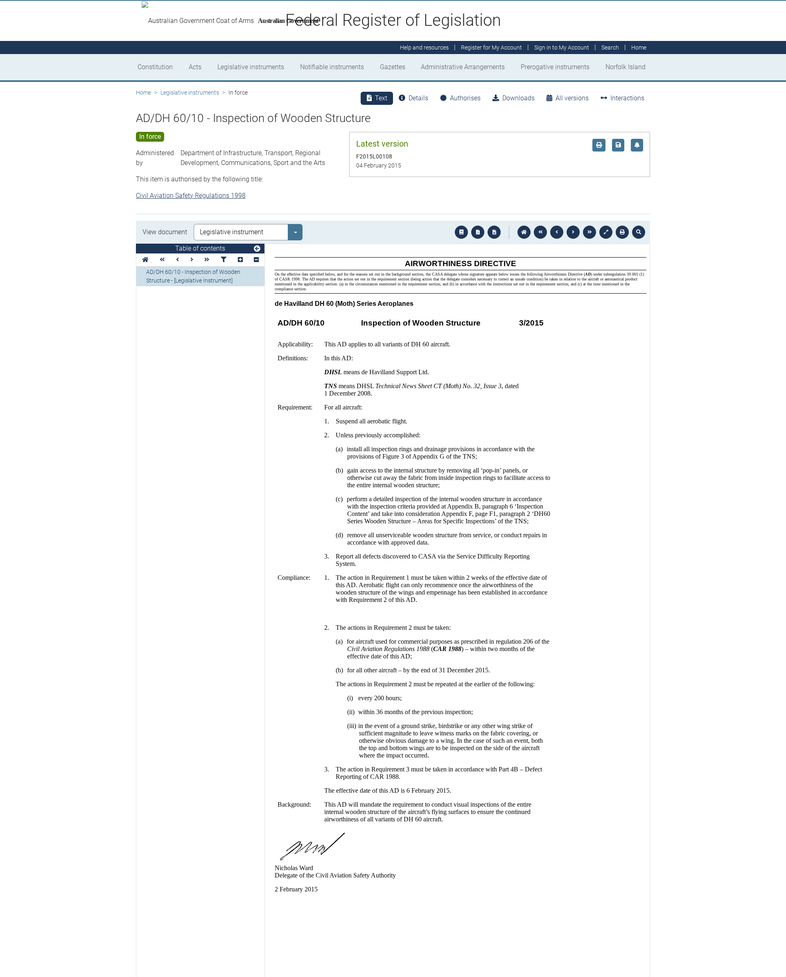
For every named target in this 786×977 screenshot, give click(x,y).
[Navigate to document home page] (145, 259)
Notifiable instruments (332, 67)
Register (491, 47)
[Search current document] (638, 232)
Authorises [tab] (465, 98)
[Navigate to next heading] (192, 259)
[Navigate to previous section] (556, 232)
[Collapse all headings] (256, 259)
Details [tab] (418, 98)
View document (164, 232)
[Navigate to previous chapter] (540, 232)
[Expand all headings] (240, 259)
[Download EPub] (461, 232)
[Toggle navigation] (257, 249)
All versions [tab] (572, 98)
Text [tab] (381, 98)
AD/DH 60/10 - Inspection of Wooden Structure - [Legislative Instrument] (193, 276)
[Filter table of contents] (223, 259)
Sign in (561, 47)
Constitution (155, 67)
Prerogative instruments (555, 67)
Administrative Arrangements (463, 67)
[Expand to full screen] (605, 232)
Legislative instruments (250, 67)
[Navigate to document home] (524, 232)
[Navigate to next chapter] (589, 232)
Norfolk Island (625, 67)
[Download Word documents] (494, 232)
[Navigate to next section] (573, 232)
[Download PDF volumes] (477, 232)
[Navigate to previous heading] (177, 259)
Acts (195, 67)
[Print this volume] (622, 232)
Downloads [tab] (518, 98)
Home (143, 92)
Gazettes (392, 67)
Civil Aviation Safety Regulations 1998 (191, 195)
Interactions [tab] (627, 98)
